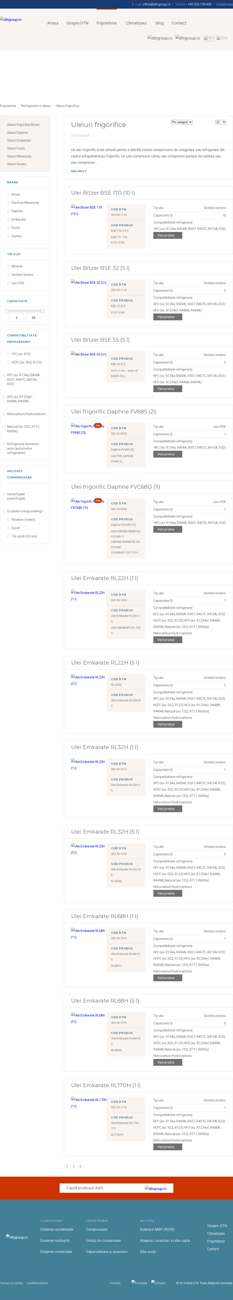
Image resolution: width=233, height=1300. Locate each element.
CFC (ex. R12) (21, 354)
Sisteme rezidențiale (56, 1229)
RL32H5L (116, 881)
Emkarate (19, 219)
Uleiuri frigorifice (67, 106)
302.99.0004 (119, 509)
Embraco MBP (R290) (157, 1229)
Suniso (16, 236)
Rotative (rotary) (23, 519)
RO (212, 37)
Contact (179, 23)
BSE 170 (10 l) (120, 230)
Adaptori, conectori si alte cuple (165, 1240)
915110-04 (117, 312)
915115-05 (117, 242)
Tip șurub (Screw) (24, 536)
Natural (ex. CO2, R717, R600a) (23, 429)
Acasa (52, 23)
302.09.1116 (119, 290)
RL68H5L (116, 1050)
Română (115, 1283)
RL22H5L (116, 684)
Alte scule (148, 1252)
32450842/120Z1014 (124, 552)
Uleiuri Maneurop (19, 156)
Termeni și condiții (11, 1283)
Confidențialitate (37, 1283)
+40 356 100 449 (200, 4)
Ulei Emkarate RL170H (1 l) (106, 1085)
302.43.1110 (119, 1107)
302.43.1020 (119, 853)
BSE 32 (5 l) (118, 306)
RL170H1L (117, 1134)
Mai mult (79, 171)
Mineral (17, 266)
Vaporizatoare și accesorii (106, 1252)
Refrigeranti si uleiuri (36, 106)
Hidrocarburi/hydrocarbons (26, 414)
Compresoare (97, 1229)
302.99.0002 (119, 433)
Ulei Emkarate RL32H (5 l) (105, 831)
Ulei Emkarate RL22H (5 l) (105, 662)
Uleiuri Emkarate (19, 140)
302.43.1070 (119, 938)
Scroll (16, 528)
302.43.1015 (119, 769)
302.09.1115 (119, 215)
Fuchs (16, 227)
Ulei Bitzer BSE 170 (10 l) (103, 192)
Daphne (17, 211)
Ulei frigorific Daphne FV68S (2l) (114, 411)
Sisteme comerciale (56, 1252)
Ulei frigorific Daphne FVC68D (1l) (115, 486)
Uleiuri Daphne (17, 132)
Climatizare (136, 23)
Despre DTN (78, 23)
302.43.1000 (119, 600)
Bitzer (16, 194)
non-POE (18, 283)
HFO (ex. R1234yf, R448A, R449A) (20, 399)
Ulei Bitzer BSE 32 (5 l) (100, 268)
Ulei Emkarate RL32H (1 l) (104, 747)
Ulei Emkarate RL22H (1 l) (104, 578)
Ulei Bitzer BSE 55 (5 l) (100, 339)
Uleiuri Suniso (16, 164)
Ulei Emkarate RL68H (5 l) (105, 1000)
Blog (160, 23)
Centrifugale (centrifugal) (16, 496)
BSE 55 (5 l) (118, 364)
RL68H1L (116, 965)
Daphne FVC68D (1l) (123, 524)
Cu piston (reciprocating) (24, 511)
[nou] (89, 432)
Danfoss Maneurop (25, 202)
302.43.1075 (119, 1022)
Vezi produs (166, 235)
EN (224, 37)
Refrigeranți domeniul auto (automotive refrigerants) (22, 448)
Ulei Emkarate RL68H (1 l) (104, 916)
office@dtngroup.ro (156, 4)
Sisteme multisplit (54, 1240)
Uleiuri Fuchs (16, 148)
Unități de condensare (103, 1240)
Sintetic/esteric (23, 274)
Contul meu (224, 4)
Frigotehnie (107, 23)
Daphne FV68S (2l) (122, 449)
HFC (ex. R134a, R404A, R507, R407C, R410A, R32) (24, 379)
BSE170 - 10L (119, 237)
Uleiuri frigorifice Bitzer (23, 125)
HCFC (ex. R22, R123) (27, 362)
